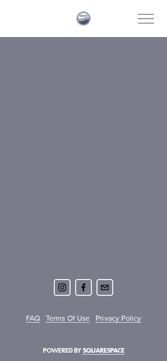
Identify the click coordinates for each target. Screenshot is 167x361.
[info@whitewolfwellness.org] (104, 287)
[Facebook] (83, 287)
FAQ (33, 318)
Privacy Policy (118, 318)
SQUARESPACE (104, 350)
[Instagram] (62, 287)
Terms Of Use (68, 318)
